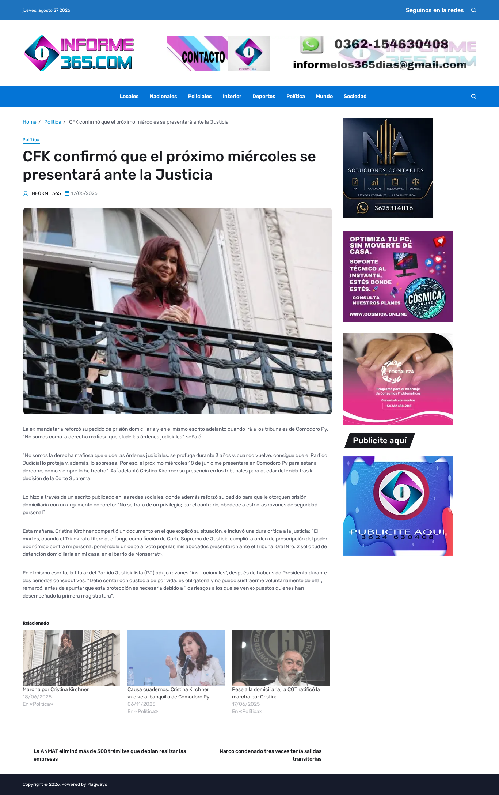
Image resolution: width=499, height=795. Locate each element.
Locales (129, 96)
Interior (232, 96)
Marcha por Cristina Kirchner (56, 689)
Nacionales (163, 96)
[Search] (473, 10)
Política (295, 96)
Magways (97, 784)
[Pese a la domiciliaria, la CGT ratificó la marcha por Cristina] (281, 658)
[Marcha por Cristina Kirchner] (71, 658)
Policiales (200, 96)
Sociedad (355, 96)
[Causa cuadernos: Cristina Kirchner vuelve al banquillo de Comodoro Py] (176, 658)
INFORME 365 (45, 193)
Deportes (263, 96)
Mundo (324, 96)
